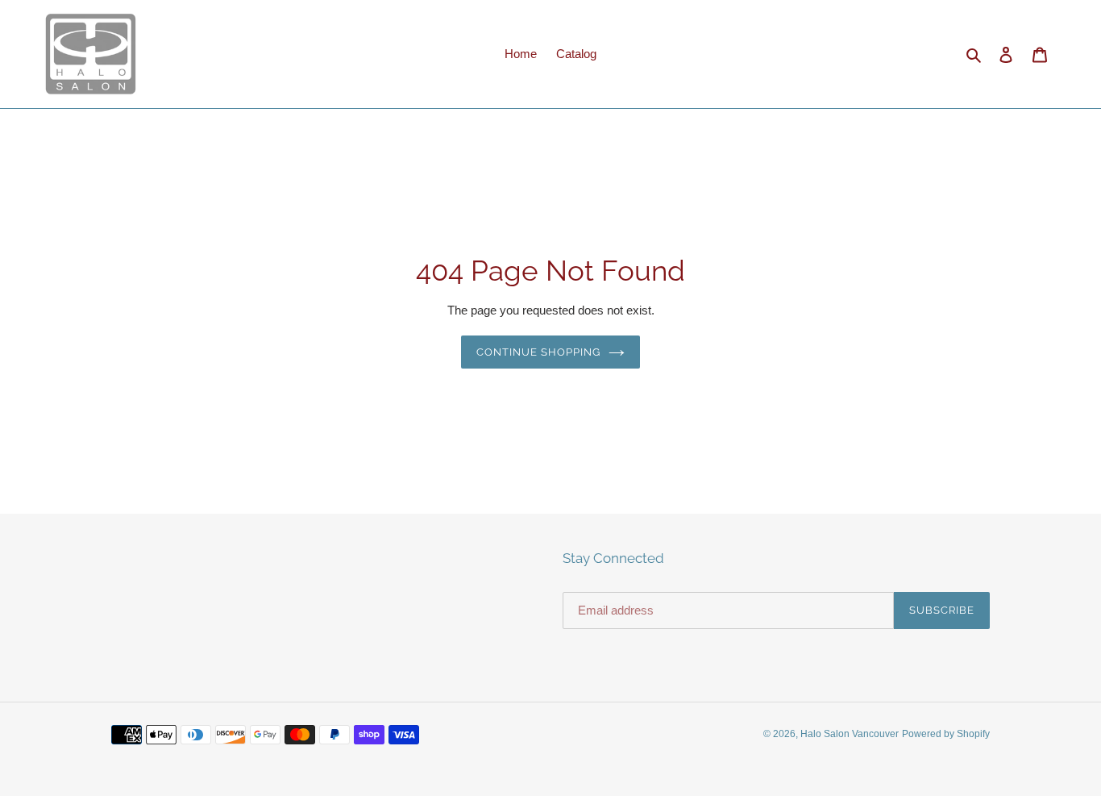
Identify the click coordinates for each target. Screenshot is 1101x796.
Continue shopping (538, 352)
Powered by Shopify (946, 734)
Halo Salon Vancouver (849, 734)
